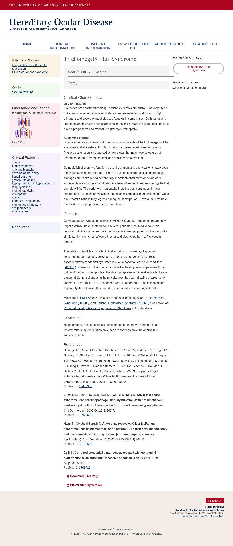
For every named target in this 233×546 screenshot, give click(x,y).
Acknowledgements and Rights (197, 516)
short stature (20, 211)
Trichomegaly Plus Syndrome (198, 68)
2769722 (84, 467)
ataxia (16, 162)
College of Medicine (214, 507)
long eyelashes (22, 187)
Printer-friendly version (86, 485)
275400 (17, 92)
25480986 (85, 386)
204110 (28, 92)
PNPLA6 (86, 297)
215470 (143, 303)
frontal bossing (21, 176)
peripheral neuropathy (26, 200)
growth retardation (23, 180)
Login (221, 516)
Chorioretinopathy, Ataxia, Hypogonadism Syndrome (97, 308)
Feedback (214, 500)
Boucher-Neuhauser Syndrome (116, 303)
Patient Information (98, 46)
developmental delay (25, 173)
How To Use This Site (134, 46)
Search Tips (205, 44)
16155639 (85, 444)
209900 (83, 303)
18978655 (85, 415)
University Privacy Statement (116, 528)
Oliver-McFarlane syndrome (30, 72)
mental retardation (23, 190)
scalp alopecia (21, 208)
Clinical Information (62, 46)
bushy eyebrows (22, 165)
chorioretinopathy (23, 169)
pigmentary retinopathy (27, 204)
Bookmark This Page (84, 476)
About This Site (169, 44)
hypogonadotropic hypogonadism (33, 183)
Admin (215, 516)
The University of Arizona (145, 533)
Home (27, 44)
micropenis (19, 194)
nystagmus (19, 197)
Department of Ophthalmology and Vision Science (200, 510)
